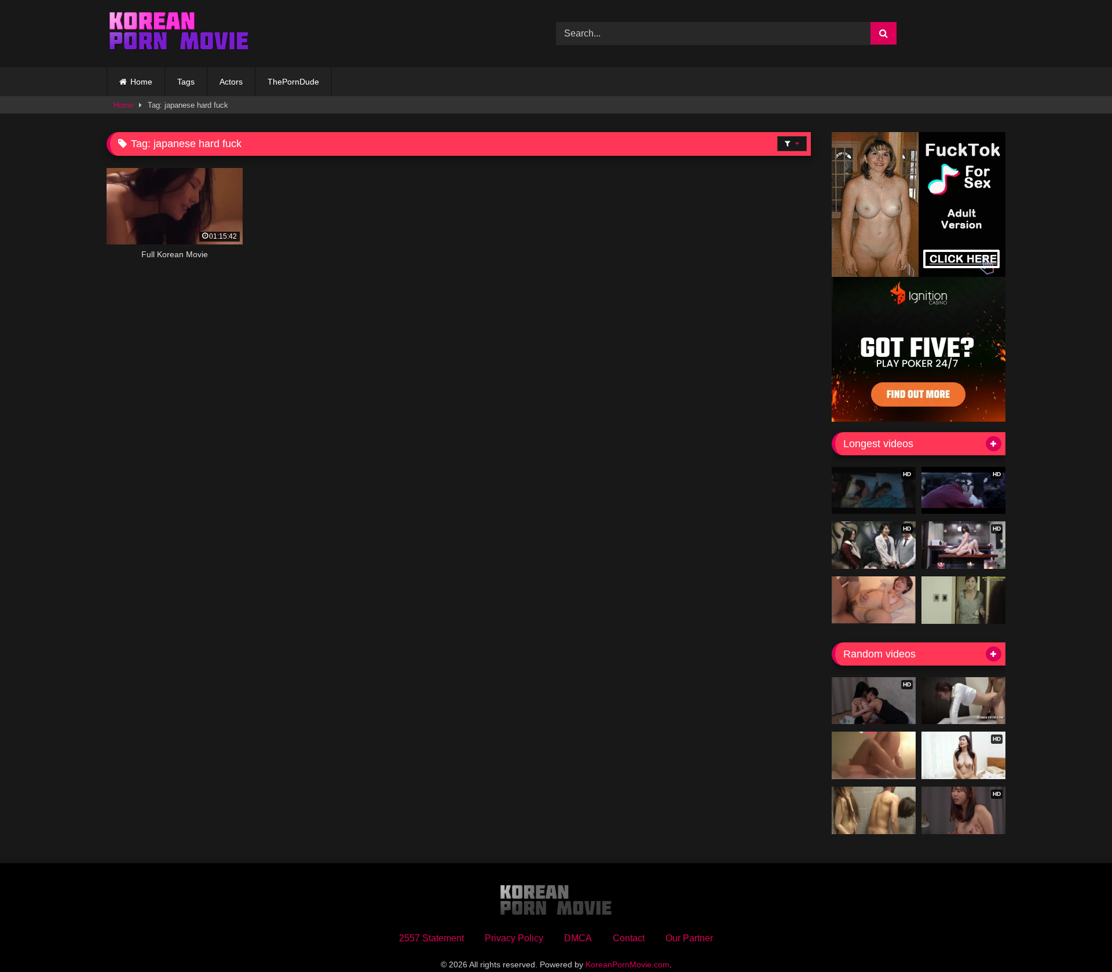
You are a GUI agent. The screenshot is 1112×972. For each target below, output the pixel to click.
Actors (231, 81)
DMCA (578, 938)
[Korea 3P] (874, 810)
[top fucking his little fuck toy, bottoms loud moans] (874, 755)
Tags (186, 81)
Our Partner (689, 938)
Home (141, 81)
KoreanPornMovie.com (628, 964)
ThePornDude (293, 81)
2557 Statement (431, 938)
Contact (629, 938)
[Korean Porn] (179, 33)
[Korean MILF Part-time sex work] (963, 600)
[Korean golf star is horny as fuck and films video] (963, 701)
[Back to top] (1076, 937)
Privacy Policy (514, 938)
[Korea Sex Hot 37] (874, 600)
